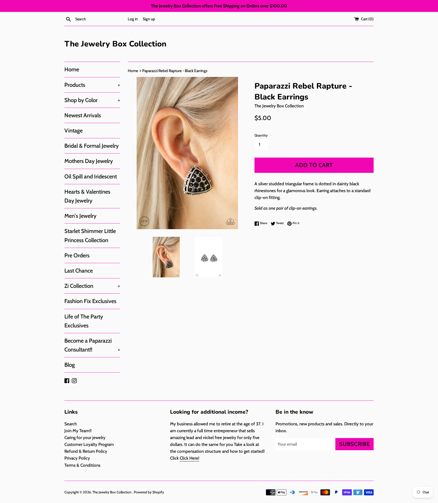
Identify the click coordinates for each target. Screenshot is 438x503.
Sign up (149, 18)
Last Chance (78, 270)
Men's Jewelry (80, 215)
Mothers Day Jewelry (88, 161)
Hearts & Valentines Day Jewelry (87, 196)
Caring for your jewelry (84, 437)
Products (92, 84)
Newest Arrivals (82, 115)
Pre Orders (76, 255)
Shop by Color (92, 100)
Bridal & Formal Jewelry (91, 145)
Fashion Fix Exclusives (90, 301)
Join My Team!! (78, 430)
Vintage (73, 130)
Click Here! (189, 458)
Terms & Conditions (82, 465)
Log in (133, 18)
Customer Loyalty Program (89, 444)
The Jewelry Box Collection (115, 44)
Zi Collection (92, 285)
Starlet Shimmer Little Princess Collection (90, 235)
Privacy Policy (77, 458)
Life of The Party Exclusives (83, 321)
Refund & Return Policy (85, 451)
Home (71, 69)
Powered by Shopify (149, 492)
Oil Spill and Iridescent (90, 176)
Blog (69, 364)
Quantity (261, 135)
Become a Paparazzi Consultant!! (92, 345)
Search (70, 423)
